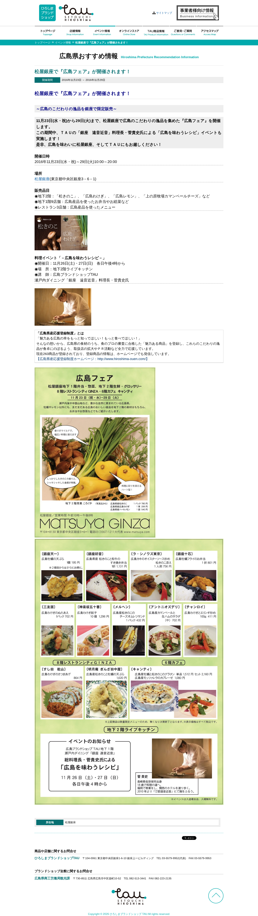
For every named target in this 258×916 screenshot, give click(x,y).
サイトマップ (164, 12)
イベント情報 (63, 42)
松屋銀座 (42, 179)
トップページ (42, 42)
